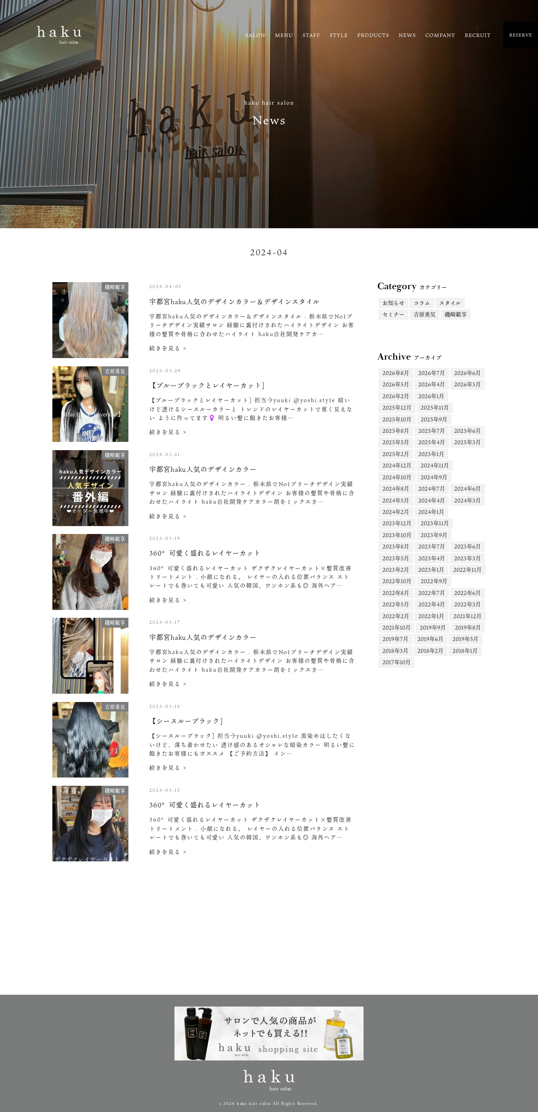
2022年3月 (467, 604)
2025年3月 (467, 442)
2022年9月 (434, 581)
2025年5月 (395, 442)
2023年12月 (397, 523)
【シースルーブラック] (186, 721)
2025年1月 (431, 454)
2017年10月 (396, 662)
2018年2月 (430, 651)
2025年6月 (467, 431)
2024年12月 (397, 465)
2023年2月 (395, 569)
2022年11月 (467, 569)
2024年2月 (395, 512)
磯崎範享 (456, 314)
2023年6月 (467, 546)
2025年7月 (431, 431)
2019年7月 (395, 639)
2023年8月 (395, 546)
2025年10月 (397, 419)
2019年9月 (433, 627)
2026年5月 (395, 384)
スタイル (450, 303)
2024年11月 (435, 465)
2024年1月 (431, 512)
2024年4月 (431, 500)
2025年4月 (431, 442)
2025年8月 (395, 431)
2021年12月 (467, 616)
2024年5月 (395, 500)
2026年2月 (395, 396)
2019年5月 (466, 639)
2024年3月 (467, 500)
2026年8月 (395, 373)
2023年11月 (435, 523)
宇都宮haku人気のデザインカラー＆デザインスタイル (234, 302)
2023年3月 (467, 558)
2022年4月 (431, 604)
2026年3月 (467, 384)
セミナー (393, 314)
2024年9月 (434, 477)
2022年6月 (467, 593)
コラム (422, 303)
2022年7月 (431, 593)
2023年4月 (431, 558)
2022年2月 (395, 616)
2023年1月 (431, 569)
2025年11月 (435, 407)
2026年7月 (431, 373)
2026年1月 (431, 396)
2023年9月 (434, 535)
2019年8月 (468, 627)
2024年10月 (397, 477)
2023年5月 (395, 558)
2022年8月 (395, 593)
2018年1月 (465, 651)
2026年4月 (431, 384)
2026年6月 (467, 373)
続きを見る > (168, 348)
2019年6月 (430, 639)
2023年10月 (397, 535)
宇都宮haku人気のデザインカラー (203, 469)
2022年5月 (395, 604)
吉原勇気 (425, 314)
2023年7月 (431, 546)
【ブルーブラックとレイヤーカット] (207, 385)
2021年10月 (396, 627)
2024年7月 (431, 488)
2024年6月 (467, 488)
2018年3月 (395, 651)
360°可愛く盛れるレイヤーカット (205, 553)
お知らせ (393, 303)
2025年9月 (434, 419)
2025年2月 (395, 454)
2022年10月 (397, 581)
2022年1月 (431, 616)
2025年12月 (397, 407)
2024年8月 (395, 488)
